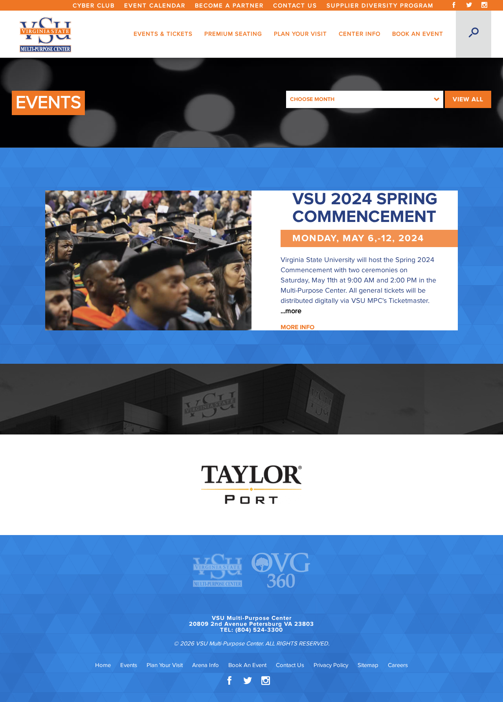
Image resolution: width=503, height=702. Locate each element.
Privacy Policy (331, 665)
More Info (297, 327)
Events (128, 665)
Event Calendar (154, 6)
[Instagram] (484, 6)
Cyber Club (94, 6)
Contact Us (295, 6)
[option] (251, 484)
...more (291, 311)
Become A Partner (229, 6)
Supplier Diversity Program (380, 6)
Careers (398, 665)
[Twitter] (469, 6)
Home (103, 665)
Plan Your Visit (165, 665)
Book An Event (247, 665)
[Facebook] (454, 6)
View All (468, 99)
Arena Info (205, 665)
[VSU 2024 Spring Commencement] (148, 260)
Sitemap (368, 665)
